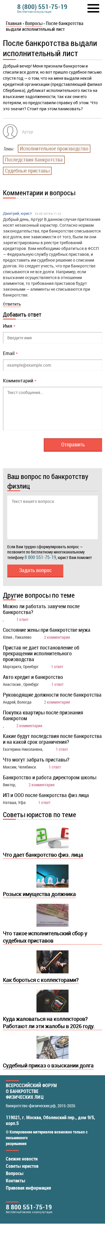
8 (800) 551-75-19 (42, 6)
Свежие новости (22, 1159)
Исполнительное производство (54, 148)
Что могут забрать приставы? (36, 759)
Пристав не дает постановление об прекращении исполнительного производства (41, 653)
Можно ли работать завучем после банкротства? (41, 609)
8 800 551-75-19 (40, 557)
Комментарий (19, 380)
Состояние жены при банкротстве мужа (46, 630)
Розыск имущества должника (39, 893)
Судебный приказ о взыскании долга (48, 1065)
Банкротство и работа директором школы (49, 777)
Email (10, 353)
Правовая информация (28, 1188)
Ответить (12, 304)
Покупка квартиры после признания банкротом (43, 715)
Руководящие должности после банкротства (52, 695)
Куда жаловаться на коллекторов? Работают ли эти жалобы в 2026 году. (49, 1022)
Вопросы (14, 1173)
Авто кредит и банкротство (33, 677)
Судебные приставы (27, 170)
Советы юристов (22, 1166)
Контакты (15, 1180)
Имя (9, 326)
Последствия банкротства (34, 159)
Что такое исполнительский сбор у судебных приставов (45, 937)
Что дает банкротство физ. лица (43, 854)
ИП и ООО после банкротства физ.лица (46, 795)
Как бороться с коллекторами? (41, 979)
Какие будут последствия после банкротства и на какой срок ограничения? (52, 739)
